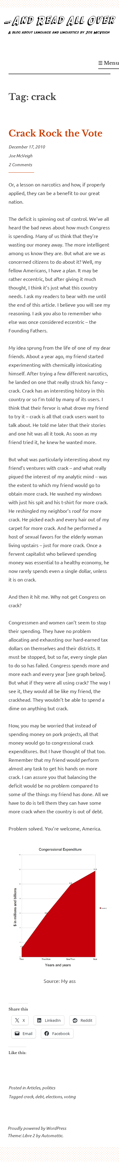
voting (70, 1096)
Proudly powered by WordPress (37, 1128)
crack (28, 1096)
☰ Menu (108, 63)
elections (53, 1096)
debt (39, 1096)
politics (48, 1088)
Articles (33, 1088)
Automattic (51, 1135)
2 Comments (20, 164)
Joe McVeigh (20, 156)
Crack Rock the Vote (56, 133)
